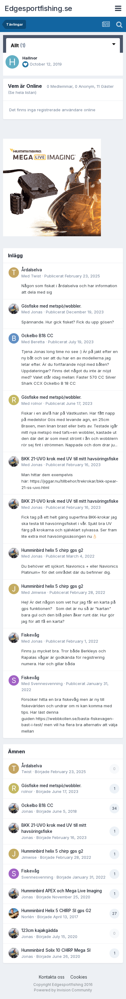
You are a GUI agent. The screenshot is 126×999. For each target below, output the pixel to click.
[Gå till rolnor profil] (14, 400)
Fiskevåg (30, 635)
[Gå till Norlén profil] (14, 913)
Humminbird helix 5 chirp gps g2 (52, 550)
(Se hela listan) (22, 92)
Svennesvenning (47, 683)
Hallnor (29, 57)
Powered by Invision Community (63, 990)
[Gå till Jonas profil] (14, 309)
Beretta (38, 341)
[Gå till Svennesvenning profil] (14, 680)
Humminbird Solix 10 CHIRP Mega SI (56, 950)
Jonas (37, 311)
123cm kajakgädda (39, 930)
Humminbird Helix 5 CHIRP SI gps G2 (56, 910)
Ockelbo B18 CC (37, 335)
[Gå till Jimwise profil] (14, 589)
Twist (36, 275)
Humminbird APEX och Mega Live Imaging (61, 890)
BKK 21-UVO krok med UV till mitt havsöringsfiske (69, 458)
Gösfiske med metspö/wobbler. (51, 306)
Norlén (27, 916)
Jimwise (38, 592)
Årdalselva (31, 269)
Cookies (78, 976)
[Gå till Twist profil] (14, 272)
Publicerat (72, 275)
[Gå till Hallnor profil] (12, 62)
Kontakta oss (52, 976)
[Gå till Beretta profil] (14, 338)
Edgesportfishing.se (38, 8)
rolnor (36, 403)
